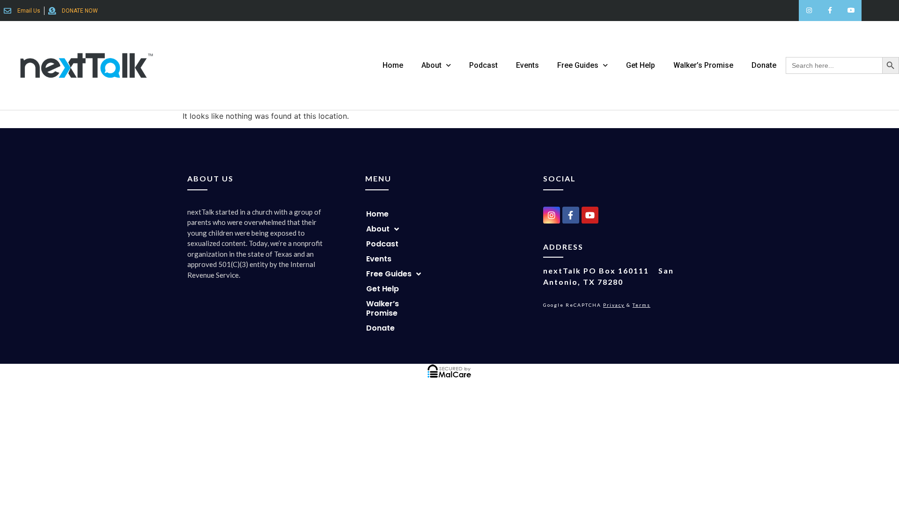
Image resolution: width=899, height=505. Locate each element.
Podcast (483, 65)
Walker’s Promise (703, 65)
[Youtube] (851, 10)
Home (393, 65)
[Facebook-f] (829, 10)
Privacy (614, 305)
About (431, 65)
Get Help (640, 65)
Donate (764, 65)
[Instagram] (809, 10)
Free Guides (577, 65)
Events (527, 65)
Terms (641, 305)
